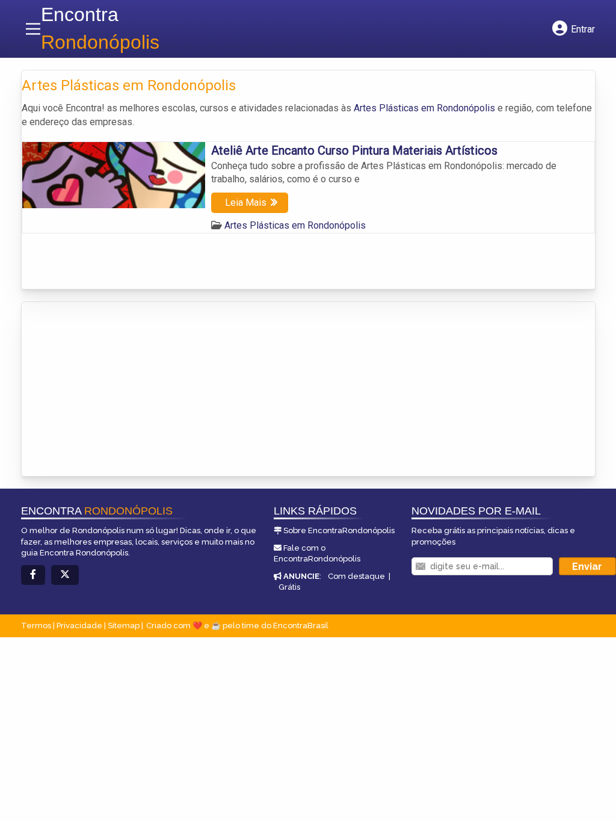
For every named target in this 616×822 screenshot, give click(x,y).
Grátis (289, 587)
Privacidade (79, 625)
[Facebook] (33, 575)
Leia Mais (245, 202)
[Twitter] (65, 575)
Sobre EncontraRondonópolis (339, 530)
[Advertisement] (112, 383)
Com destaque (356, 576)
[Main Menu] (33, 29)
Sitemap (124, 625)
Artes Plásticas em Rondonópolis (424, 108)
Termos (36, 625)
